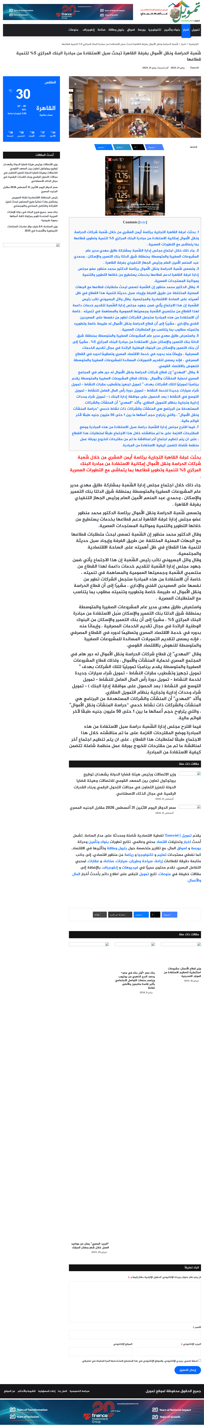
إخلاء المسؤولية (46, 1391)
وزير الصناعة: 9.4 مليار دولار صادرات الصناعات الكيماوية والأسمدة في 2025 (32, 229)
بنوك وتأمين (172, 29)
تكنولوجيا (154, 29)
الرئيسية (194, 44)
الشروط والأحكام (26, 1391)
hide (143, 222)
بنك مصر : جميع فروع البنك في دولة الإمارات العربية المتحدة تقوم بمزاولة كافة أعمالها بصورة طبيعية (32, 216)
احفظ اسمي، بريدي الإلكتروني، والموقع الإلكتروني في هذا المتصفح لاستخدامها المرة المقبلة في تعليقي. (140, 1361)
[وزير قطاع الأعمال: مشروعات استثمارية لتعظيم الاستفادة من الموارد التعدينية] (181, 953)
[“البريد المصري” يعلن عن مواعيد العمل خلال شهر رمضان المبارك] (89, 1091)
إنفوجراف (89, 29)
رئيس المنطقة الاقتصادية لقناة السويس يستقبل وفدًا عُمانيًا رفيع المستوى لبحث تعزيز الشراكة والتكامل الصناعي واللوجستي (32, 202)
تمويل (196, 29)
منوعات (73, 29)
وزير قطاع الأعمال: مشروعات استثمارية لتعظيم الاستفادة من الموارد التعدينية (182, 972)
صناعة (101, 29)
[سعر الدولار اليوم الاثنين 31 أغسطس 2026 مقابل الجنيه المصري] (190, 812)
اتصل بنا (62, 1391)
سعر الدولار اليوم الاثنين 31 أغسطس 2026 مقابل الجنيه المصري (123, 808)
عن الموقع (9, 1391)
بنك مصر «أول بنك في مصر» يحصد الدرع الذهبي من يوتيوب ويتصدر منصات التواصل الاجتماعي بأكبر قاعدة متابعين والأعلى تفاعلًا (135, 980)
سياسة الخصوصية (79, 1391)
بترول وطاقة (116, 29)
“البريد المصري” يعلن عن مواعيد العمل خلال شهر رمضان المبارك (90, 1246)
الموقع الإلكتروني (122, 1344)
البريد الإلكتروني (191, 1344)
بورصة (142, 29)
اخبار (186, 29)
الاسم (197, 1327)
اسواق (131, 29)
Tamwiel (194, 68)
